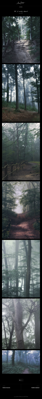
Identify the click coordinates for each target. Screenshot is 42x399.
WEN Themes (26, 396)
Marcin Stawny (19, 396)
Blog (22, 380)
